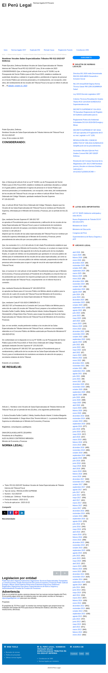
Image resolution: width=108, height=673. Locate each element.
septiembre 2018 (79, 455)
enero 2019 (77, 445)
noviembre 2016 (79, 513)
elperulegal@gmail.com (11, 598)
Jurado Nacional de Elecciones (28, 583)
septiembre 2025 (79, 271)
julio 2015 (76, 556)
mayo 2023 (77, 318)
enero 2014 (77, 603)
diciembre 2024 (78, 281)
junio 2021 (77, 379)
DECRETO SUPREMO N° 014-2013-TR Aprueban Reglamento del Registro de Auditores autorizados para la (87, 112)
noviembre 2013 (79, 608)
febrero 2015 (77, 569)
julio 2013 (76, 619)
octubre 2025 (77, 268)
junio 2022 (77, 347)
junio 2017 (77, 495)
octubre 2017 (77, 484)
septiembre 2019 (79, 424)
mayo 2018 (77, 466)
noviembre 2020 (79, 387)
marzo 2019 (77, 439)
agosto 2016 (77, 521)
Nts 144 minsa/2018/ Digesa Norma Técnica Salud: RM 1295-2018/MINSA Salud (87, 86)
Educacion (47, 584)
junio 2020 (77, 400)
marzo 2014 (77, 598)
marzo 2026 (77, 255)
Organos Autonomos (22, 581)
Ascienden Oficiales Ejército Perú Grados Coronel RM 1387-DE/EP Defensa (85, 153)
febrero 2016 (77, 537)
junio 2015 (77, 558)
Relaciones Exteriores (34, 584)
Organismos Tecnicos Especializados (44, 581)
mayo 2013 (77, 624)
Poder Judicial (62, 583)
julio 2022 (76, 344)
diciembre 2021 (78, 363)
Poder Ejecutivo (8, 581)
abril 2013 (76, 627)
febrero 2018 (77, 474)
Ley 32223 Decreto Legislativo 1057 (86, 94)
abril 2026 (76, 252)
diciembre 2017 (78, 479)
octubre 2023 (77, 305)
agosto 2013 (77, 616)
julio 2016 (76, 524)
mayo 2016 (77, 529)
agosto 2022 (77, 342)
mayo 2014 (77, 592)
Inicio (5, 50)
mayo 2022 (77, 350)
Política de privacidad (13, 655)
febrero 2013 (77, 632)
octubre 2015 (77, 548)
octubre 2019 (77, 421)
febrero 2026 (77, 257)
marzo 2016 (77, 534)
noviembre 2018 (79, 450)
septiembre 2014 (79, 582)
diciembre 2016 (78, 511)
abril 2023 (76, 321)
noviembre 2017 (79, 482)
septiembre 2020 (79, 392)
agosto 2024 (77, 292)
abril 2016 (76, 532)
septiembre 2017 (79, 487)
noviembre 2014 (79, 577)
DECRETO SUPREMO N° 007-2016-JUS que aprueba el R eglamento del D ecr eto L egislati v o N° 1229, (88, 132)
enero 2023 (77, 329)
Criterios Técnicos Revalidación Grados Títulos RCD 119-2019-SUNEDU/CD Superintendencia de (88, 101)
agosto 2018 (77, 458)
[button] (4, 513)
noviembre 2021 (79, 366)
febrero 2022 (77, 358)
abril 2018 (76, 468)
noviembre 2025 (79, 265)
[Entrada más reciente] (57, 573)
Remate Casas (49, 50)
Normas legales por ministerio (49, 661)
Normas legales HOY (18, 50)
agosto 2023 (77, 310)
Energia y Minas (8, 584)
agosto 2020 (77, 395)
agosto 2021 (77, 373)
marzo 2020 (77, 408)
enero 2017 (77, 508)
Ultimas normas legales (13, 657)
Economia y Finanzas (48, 583)
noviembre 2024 (79, 284)
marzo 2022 (77, 355)
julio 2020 (76, 397)
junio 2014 (77, 590)
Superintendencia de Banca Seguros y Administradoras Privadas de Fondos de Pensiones (30, 587)
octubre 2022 (77, 337)
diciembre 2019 (78, 416)
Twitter (81, 654)
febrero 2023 (77, 326)
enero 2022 (77, 360)
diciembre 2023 (78, 300)
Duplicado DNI (35, 50)
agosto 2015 (77, 553)
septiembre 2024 (79, 289)
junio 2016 (77, 526)
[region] (54, 27)
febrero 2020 (77, 410)
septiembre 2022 (79, 339)
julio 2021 (76, 376)
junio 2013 (77, 621)
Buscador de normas (13, 652)
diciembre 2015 (78, 542)
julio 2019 (76, 429)
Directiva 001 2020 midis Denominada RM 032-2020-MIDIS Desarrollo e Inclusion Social (87, 76)
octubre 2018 (77, 453)
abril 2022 (76, 352)
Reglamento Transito (65, 50)
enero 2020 (77, 413)
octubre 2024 (77, 286)
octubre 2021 (77, 368)
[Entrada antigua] (64, 573)
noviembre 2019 (79, 418)
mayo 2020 (77, 403)
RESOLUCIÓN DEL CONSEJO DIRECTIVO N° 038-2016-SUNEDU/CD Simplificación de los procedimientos (88, 143)
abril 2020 (76, 405)
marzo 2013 (77, 629)
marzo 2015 (77, 566)
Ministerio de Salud (80, 226)
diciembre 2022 (78, 331)
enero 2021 (77, 381)
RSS (87, 654)
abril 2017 (76, 500)
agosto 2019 (77, 426)
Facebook (74, 654)
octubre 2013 (77, 611)
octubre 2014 (77, 579)
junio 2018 (77, 463)
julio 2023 (76, 313)
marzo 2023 (77, 323)
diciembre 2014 (78, 574)
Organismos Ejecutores (20, 586)
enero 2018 (77, 476)
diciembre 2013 (78, 606)
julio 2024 (76, 294)
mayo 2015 (77, 561)
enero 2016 (77, 540)
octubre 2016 (77, 516)
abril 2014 (76, 595)
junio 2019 (77, 432)
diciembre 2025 (78, 263)
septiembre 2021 (79, 371)
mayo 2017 (77, 497)
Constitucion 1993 (82, 50)
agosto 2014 (77, 585)
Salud (17, 584)
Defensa (23, 584)
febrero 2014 (77, 600)
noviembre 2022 (79, 334)
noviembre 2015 (79, 545)
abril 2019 (76, 437)
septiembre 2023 (79, 308)
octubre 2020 (77, 389)
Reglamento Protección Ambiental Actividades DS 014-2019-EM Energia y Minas (88, 122)
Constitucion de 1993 (46, 658)
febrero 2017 (77, 505)
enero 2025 (77, 279)
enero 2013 (77, 635)
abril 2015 (76, 563)
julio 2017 (76, 492)
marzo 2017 (77, 503)
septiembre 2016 (79, 519)
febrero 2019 (77, 442)
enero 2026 (77, 260)
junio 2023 (77, 315)
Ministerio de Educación (82, 229)
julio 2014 (76, 587)
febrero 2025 (77, 276)
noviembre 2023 (79, 302)
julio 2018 (76, 461)
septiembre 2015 (79, 550)
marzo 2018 (77, 471)
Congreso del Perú (80, 233)
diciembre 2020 (78, 384)
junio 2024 (77, 297)
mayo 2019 (77, 434)
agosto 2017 (77, 490)
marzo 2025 (77, 273)
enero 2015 (77, 571)
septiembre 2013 (79, 614)
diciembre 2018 (78, 447)
